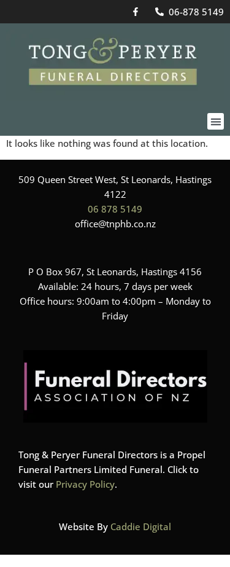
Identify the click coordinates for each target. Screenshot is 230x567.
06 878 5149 (115, 209)
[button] (215, 121)
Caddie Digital (140, 526)
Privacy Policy (85, 484)
